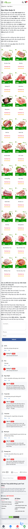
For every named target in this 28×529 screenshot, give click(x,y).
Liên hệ (3, 508)
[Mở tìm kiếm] (23, 2)
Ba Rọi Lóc (20, 201)
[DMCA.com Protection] (14, 517)
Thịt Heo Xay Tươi (21, 270)
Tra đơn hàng (21, 478)
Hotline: (8, 496)
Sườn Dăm (7, 201)
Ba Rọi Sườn (7, 155)
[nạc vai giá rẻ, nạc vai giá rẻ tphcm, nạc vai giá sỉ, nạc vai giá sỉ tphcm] (20, 239)
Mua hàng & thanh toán (21, 505)
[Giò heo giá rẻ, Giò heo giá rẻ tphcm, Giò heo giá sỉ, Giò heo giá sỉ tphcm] (7, 216)
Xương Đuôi (21, 224)
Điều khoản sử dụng (6, 502)
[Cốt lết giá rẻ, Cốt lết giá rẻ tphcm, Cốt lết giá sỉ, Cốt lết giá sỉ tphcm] (20, 101)
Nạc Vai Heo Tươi (21, 247)
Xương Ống (7, 178)
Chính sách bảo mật (7, 504)
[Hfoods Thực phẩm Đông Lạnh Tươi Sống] (8, 2)
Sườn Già (21, 132)
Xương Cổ (7, 86)
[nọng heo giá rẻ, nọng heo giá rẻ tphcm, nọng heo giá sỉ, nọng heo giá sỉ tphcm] (7, 101)
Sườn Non (21, 86)
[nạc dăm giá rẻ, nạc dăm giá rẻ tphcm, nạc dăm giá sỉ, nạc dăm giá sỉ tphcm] (20, 170)
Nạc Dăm (21, 178)
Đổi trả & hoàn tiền (20, 511)
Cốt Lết (21, 109)
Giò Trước (20, 155)
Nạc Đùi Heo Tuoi (7, 247)
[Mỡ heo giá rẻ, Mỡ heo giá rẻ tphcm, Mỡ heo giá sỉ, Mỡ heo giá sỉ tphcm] (7, 262)
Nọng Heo (7, 109)
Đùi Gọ (20, 63)
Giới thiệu (4, 506)
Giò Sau (7, 224)
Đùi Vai (7, 132)
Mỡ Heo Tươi (7, 270)
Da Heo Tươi (7, 63)
